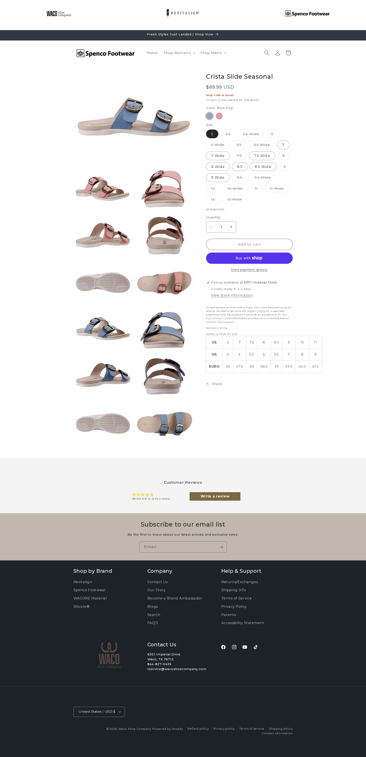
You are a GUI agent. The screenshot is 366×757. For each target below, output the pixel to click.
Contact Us (157, 582)
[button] (179, 53)
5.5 (231, 135)
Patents (228, 614)
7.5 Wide (262, 156)
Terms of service (251, 728)
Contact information (277, 733)
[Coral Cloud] (219, 116)
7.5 (242, 156)
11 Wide (279, 189)
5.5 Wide (253, 135)
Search (153, 614)
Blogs (152, 606)
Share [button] (217, 384)
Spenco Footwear (89, 590)
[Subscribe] (221, 547)
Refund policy (198, 728)
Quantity (213, 217)
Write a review (215, 496)
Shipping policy (281, 728)
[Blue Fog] (209, 116)
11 (259, 189)
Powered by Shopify (167, 728)
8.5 (240, 167)
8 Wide (218, 167)
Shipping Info (233, 590)
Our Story (156, 590)
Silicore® (81, 606)
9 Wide (218, 177)
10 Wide (237, 189)
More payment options (249, 269)
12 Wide (237, 200)
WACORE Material (90, 598)
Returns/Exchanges (239, 582)
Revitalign (82, 582)
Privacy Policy (234, 606)
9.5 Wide (265, 178)
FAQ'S (152, 623)
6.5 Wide (264, 145)
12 (215, 200)
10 (215, 189)
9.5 (242, 178)
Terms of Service (236, 598)
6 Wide (220, 145)
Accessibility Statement (242, 623)
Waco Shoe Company (134, 728)
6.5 (242, 145)
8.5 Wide (263, 167)
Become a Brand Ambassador (174, 598)
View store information (232, 295)
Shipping (213, 100)
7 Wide (218, 156)
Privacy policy (224, 728)
